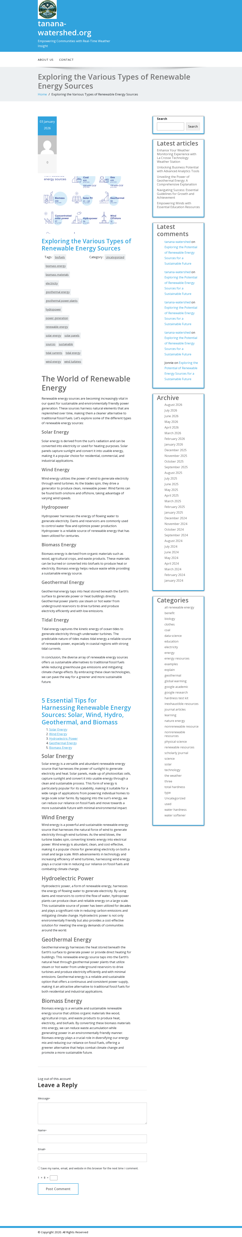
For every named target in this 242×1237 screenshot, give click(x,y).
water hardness (175, 809)
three (168, 781)
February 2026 (174, 439)
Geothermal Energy (63, 743)
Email (42, 1149)
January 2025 (173, 512)
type (167, 792)
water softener (175, 815)
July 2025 (170, 478)
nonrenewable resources (174, 734)
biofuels (60, 257)
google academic (176, 687)
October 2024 (174, 529)
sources (50, 344)
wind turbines (72, 361)
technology (172, 770)
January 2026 (173, 444)
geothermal (172, 675)
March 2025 (172, 501)
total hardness (174, 787)
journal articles (175, 709)
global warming (175, 681)
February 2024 (174, 575)
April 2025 (171, 495)
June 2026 (171, 416)
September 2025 (176, 467)
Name (42, 1130)
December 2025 (175, 450)
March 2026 (172, 433)
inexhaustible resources (181, 704)
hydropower (53, 309)
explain (169, 670)
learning (170, 715)
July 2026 (170, 410)
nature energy (174, 721)
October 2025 (174, 461)
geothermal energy (58, 292)
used (167, 804)
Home (42, 94)
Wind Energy (58, 734)
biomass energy (56, 266)
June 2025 (171, 484)
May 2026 (171, 422)
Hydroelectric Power (63, 738)
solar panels (71, 335)
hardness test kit (176, 698)
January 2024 (173, 580)
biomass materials (57, 274)
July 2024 (170, 546)
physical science (175, 741)
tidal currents (54, 353)
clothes (169, 624)
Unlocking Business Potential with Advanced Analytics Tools (178, 169)
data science (173, 636)
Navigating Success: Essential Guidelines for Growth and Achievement (177, 193)
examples (171, 664)
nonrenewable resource (181, 726)
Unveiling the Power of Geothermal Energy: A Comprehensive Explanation (177, 180)
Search (162, 119)
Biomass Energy (60, 748)
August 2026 (173, 405)
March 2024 (172, 569)
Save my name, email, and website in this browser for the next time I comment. (89, 1168)
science (169, 758)
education (171, 641)
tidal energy (73, 353)
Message (44, 1098)
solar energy (53, 335)
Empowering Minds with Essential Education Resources (178, 205)
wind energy (53, 361)
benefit (169, 613)
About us (46, 59)
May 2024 (171, 558)
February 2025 (174, 507)
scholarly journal (176, 753)
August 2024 (173, 541)
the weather (173, 775)
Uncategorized (115, 257)
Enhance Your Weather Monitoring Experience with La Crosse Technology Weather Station (176, 156)
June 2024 (171, 552)
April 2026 (171, 427)
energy (169, 653)
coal (167, 630)
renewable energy (57, 327)
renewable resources (179, 747)
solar (168, 764)
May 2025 (171, 490)
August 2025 (173, 473)
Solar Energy (58, 729)
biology (169, 619)
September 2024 (176, 535)
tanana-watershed (177, 242)
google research (176, 692)
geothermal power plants (62, 300)
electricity (52, 283)
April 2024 (171, 563)
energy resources (176, 658)
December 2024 (175, 518)
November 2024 (175, 524)
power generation (57, 318)
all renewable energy (179, 607)
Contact (66, 59)
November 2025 (175, 456)
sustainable (66, 344)
